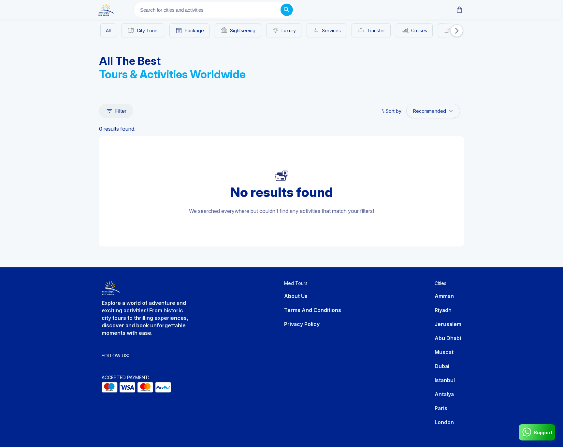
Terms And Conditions (312, 310)
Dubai (442, 366)
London (444, 422)
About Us (296, 296)
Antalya (444, 394)
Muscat (444, 352)
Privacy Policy (302, 324)
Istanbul (445, 380)
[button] (453, 30)
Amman (444, 296)
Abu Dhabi (448, 338)
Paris (441, 408)
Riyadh (443, 310)
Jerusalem (448, 324)
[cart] (458, 9)
